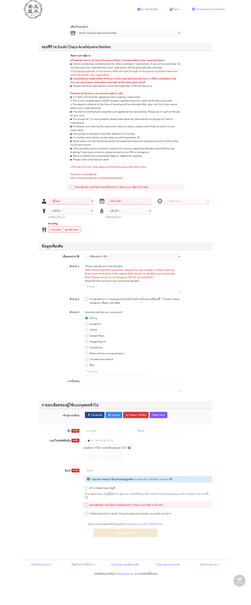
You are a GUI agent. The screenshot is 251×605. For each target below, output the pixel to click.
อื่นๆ (91, 365)
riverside (55, 229)
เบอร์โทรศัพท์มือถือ (63, 440)
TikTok (93, 329)
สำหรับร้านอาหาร (41, 564)
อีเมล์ (71, 470)
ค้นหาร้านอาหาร (209, 564)
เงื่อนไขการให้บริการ (83, 564)
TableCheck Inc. (125, 573)
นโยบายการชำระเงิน (168, 564)
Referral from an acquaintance (106, 353)
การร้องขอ (73, 381)
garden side (71, 229)
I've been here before (101, 359)
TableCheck (158, 414)
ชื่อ (72, 430)
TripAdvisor (96, 347)
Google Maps (96, 335)
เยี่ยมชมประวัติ (71, 256)
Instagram (95, 323)
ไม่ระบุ (93, 318)
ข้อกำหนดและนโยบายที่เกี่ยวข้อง (144, 524)
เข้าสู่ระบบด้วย (71, 415)
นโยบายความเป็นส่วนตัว (125, 564)
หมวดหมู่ (53, 223)
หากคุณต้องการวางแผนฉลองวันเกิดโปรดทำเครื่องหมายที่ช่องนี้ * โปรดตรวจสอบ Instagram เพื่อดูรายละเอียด (134, 300)
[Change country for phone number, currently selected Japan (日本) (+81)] (89, 440)
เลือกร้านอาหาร (79, 26)
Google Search (97, 341)
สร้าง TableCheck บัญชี (102, 487)
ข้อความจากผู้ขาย (80, 55)
